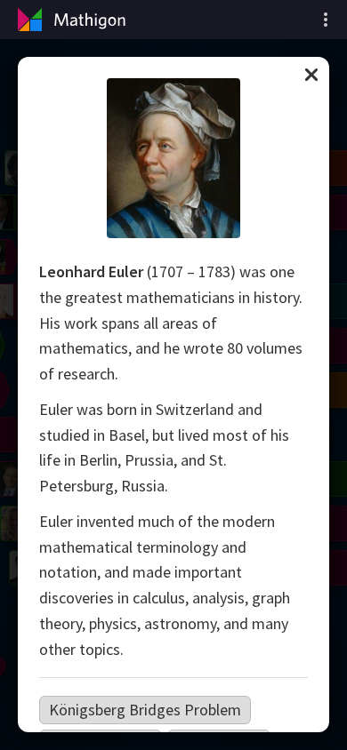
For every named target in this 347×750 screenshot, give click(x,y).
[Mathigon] (69, 19)
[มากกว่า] (325, 19)
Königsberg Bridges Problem (145, 709)
